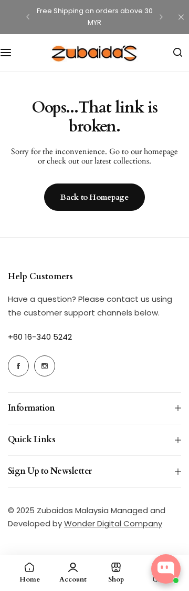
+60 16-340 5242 (40, 336)
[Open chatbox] (166, 569)
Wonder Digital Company (113, 523)
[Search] (177, 52)
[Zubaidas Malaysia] (94, 53)
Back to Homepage (94, 197)
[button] (28, 17)
